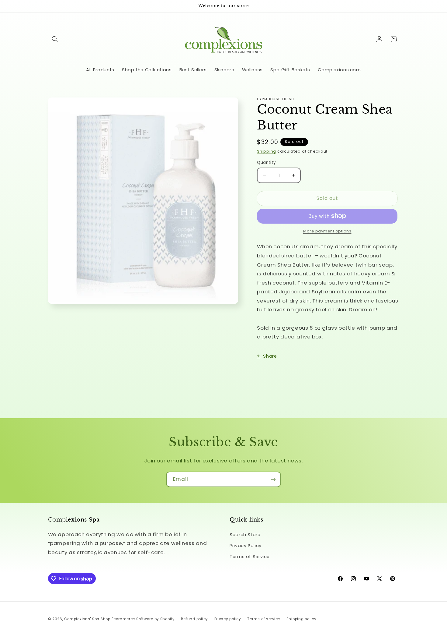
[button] (55, 39)
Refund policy (194, 619)
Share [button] (270, 356)
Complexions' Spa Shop (87, 619)
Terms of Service (250, 557)
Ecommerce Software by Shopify (143, 619)
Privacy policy (227, 619)
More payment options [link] (327, 231)
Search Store (245, 535)
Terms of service (263, 619)
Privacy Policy (246, 546)
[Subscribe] (273, 479)
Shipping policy (301, 619)
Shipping (266, 151)
